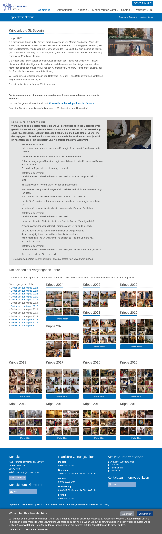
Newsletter (115, 470)
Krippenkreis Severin (145, 17)
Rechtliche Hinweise (47, 504)
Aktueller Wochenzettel (122, 462)
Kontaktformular (17, 477)
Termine (114, 464)
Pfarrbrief (140, 9)
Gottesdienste (64, 9)
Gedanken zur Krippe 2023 (24, 291)
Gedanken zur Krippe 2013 (24, 319)
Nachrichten (116, 467)
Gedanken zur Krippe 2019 (24, 299)
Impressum (14, 504)
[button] (23, 491)
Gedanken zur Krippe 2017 (24, 306)
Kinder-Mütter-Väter (104, 9)
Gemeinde (44, 9)
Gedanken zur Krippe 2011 (24, 325)
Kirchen (82, 9)
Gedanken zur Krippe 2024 (24, 288)
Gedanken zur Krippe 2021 (24, 296)
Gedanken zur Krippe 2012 (24, 322)
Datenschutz (28, 504)
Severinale (143, 3)
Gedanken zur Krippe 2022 (24, 293)
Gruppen (132, 17)
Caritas (125, 9)
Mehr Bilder (62, 318)
